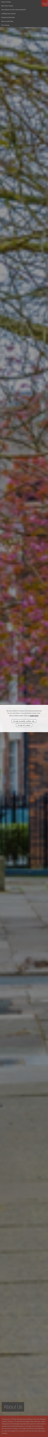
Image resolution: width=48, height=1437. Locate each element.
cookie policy (34, 716)
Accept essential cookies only (24, 721)
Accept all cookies (24, 725)
